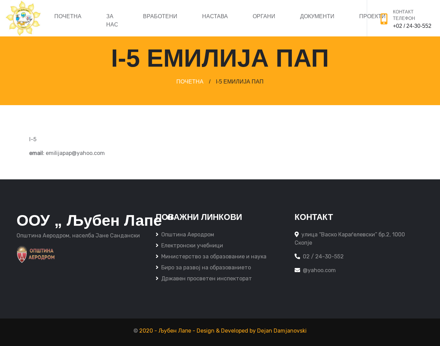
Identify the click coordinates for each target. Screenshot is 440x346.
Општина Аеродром (187, 234)
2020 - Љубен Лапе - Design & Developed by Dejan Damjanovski (223, 330)
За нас (112, 20)
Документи (317, 16)
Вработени (160, 16)
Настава (215, 16)
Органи (264, 16)
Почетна (67, 16)
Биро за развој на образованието (206, 267)
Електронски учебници (192, 245)
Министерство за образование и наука (213, 256)
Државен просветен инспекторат (206, 278)
